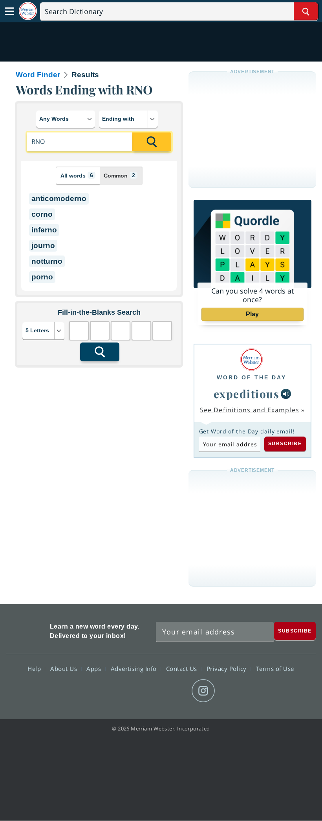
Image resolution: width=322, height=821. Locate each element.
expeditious (247, 393)
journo (43, 245)
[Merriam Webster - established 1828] (28, 11)
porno (42, 277)
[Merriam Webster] (251, 359)
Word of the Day (251, 377)
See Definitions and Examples (249, 410)
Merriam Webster (27, 630)
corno (42, 214)
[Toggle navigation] (9, 11)
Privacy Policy (228, 668)
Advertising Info (135, 668)
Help (35, 668)
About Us (64, 668)
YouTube (175, 691)
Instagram (203, 691)
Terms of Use (275, 668)
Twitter (146, 691)
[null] (286, 394)
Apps (94, 668)
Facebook (118, 691)
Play (252, 314)
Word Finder (38, 75)
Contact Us (182, 668)
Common (119, 175)
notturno (46, 261)
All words (76, 175)
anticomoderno (58, 198)
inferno (44, 230)
